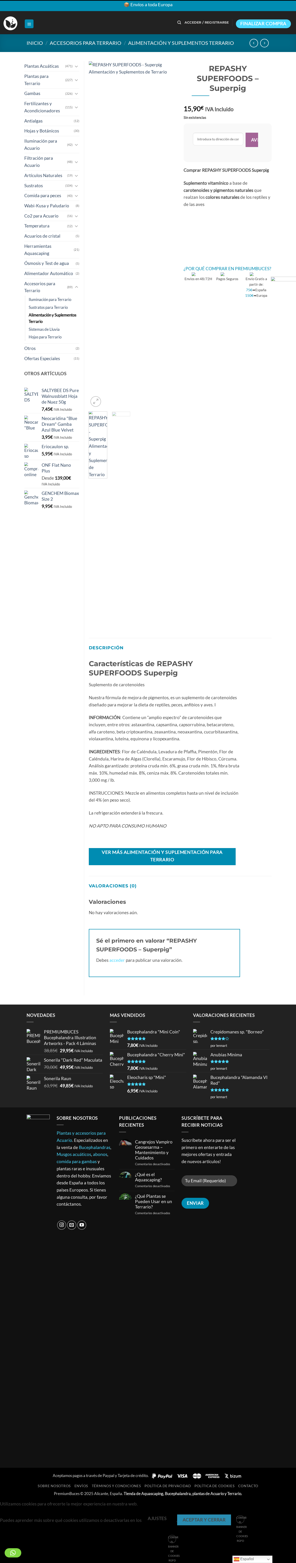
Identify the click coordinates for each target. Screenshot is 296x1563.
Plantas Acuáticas (41, 66)
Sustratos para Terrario (48, 307)
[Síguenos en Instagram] (61, 1225)
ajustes (157, 1518)
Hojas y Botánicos (41, 130)
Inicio (35, 43)
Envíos (81, 1486)
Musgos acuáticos (74, 1154)
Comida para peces (42, 195)
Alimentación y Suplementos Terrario (181, 43)
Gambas (32, 93)
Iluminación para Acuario (40, 144)
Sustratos (33, 185)
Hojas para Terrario (45, 336)
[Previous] (96, 234)
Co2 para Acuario (41, 215)
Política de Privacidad (168, 1486)
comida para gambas (77, 1161)
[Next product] (254, 43)
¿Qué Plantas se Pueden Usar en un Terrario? (153, 1201)
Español (246, 1559)
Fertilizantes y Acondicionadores (42, 107)
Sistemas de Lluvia (44, 329)
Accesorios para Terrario (85, 43)
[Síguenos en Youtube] (81, 1225)
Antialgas (33, 120)
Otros (30, 348)
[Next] (169, 234)
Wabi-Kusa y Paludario (46, 205)
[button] (29, 23)
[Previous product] (264, 43)
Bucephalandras (94, 1147)
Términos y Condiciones (116, 1486)
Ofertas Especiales (42, 358)
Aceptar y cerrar (204, 1519)
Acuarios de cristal (42, 236)
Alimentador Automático (48, 273)
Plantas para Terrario (36, 80)
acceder (117, 960)
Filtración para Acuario (38, 161)
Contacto (248, 1486)
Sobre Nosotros (54, 1486)
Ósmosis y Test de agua (46, 263)
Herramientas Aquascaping (37, 249)
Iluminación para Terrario (50, 299)
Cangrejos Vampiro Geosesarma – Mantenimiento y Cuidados (154, 1149)
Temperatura (36, 225)
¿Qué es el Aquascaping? (148, 1177)
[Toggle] (76, 66)
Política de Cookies (214, 1486)
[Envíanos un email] (71, 1225)
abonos (100, 1154)
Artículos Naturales (43, 175)
